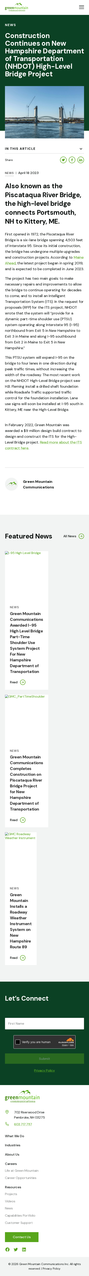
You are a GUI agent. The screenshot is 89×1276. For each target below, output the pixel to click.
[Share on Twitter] (63, 160)
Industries (12, 1145)
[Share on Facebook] (72, 160)
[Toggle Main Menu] (81, 7)
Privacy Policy (44, 1070)
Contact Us (22, 1237)
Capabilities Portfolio (20, 1215)
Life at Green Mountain (21, 1170)
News (9, 1208)
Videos (10, 1201)
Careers (11, 1164)
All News (69, 536)
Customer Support (19, 1223)
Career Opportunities (20, 1178)
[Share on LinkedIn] (81, 160)
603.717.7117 (23, 1124)
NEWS (9, 173)
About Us (12, 1154)
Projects (11, 1194)
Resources (13, 1187)
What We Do (14, 1136)
